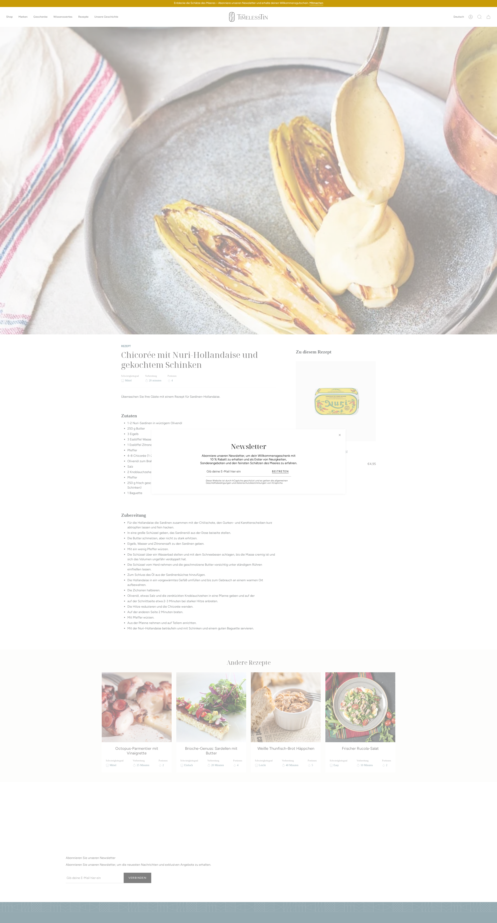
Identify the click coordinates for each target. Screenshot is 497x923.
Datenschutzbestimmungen (251, 483)
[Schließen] (340, 435)
